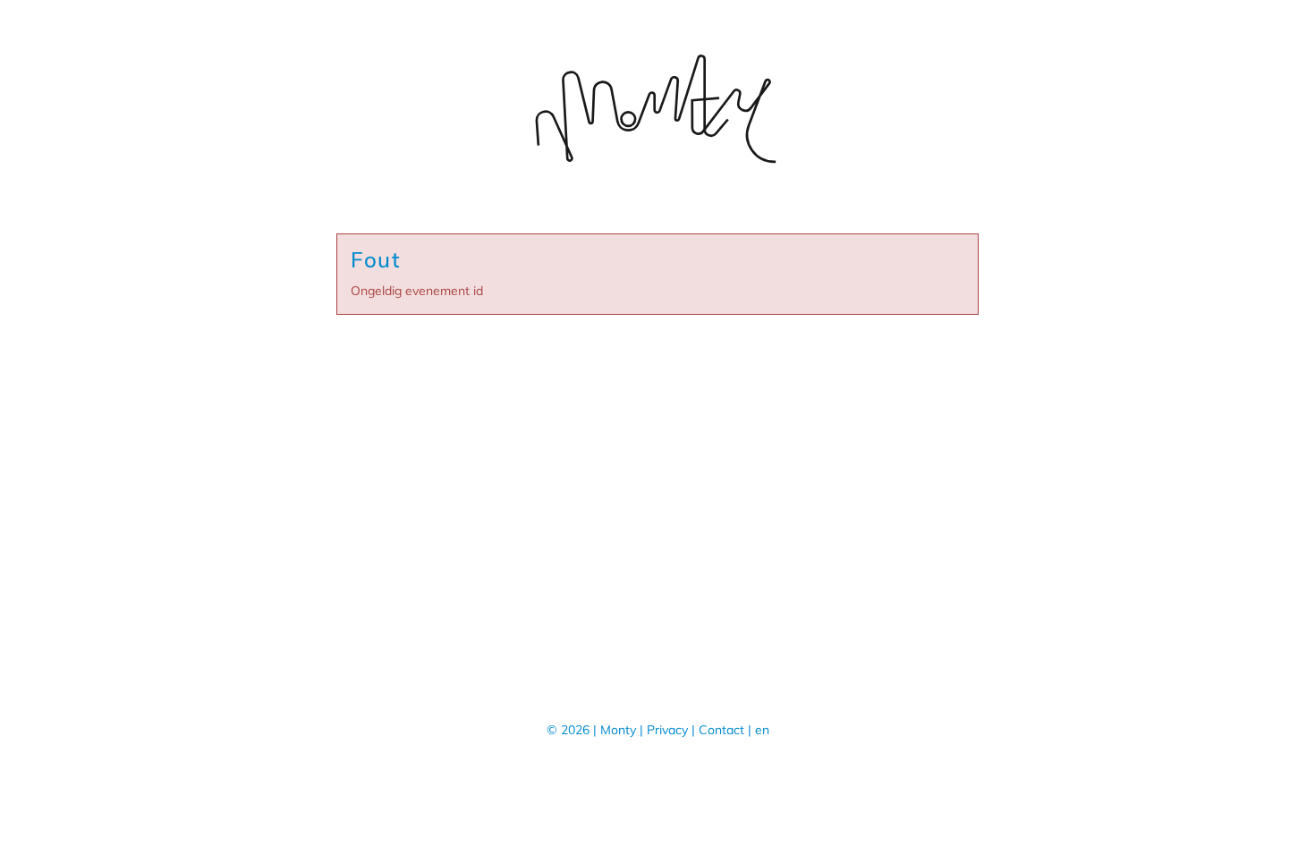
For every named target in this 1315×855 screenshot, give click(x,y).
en (762, 730)
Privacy (667, 730)
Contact (721, 730)
